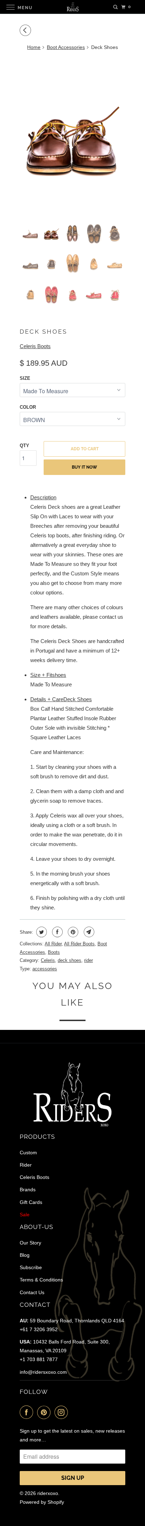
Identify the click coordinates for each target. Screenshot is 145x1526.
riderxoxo (47, 1493)
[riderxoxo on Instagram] (63, 1412)
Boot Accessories (66, 47)
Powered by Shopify (42, 1502)
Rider (26, 1165)
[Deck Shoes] (72, 136)
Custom (28, 1152)
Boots (54, 952)
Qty (24, 445)
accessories (44, 968)
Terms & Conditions (41, 1280)
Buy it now (84, 467)
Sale (25, 1214)
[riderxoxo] (72, 7)
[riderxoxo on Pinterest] (45, 1412)
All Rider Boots (79, 943)
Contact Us (32, 1292)
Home (33, 47)
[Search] (115, 7)
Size (25, 378)
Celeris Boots (35, 346)
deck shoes (69, 960)
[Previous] (26, 30)
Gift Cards (31, 1202)
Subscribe (31, 1267)
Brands (28, 1189)
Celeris (48, 960)
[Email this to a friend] (88, 932)
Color (28, 407)
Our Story (30, 1243)
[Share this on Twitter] (40, 932)
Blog (25, 1255)
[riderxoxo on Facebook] (28, 1412)
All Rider (53, 943)
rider (88, 960)
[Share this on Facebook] (56, 932)
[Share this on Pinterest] (72, 932)
